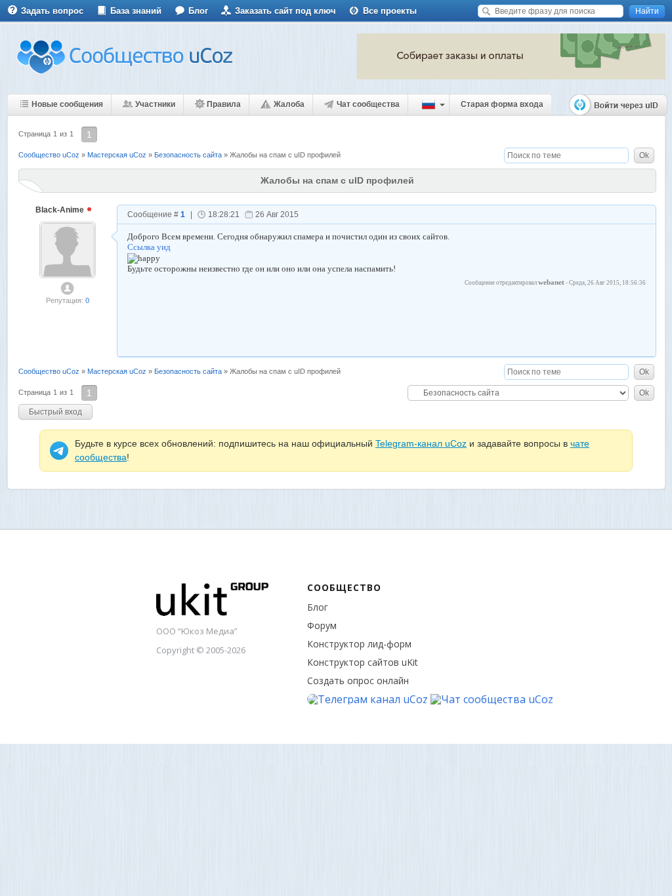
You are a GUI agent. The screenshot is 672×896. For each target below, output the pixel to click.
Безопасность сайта (188, 155)
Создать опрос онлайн (358, 680)
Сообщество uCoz (48, 155)
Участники (155, 104)
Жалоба (289, 104)
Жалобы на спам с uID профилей (285, 155)
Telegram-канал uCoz (421, 443)
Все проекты (390, 11)
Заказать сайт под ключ (285, 11)
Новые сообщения (67, 104)
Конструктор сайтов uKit (362, 662)
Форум (322, 625)
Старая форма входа (502, 104)
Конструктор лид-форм (359, 644)
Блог (198, 11)
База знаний (135, 11)
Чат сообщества (368, 104)
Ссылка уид (149, 247)
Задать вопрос (52, 11)
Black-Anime (60, 209)
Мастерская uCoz (116, 155)
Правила (224, 104)
